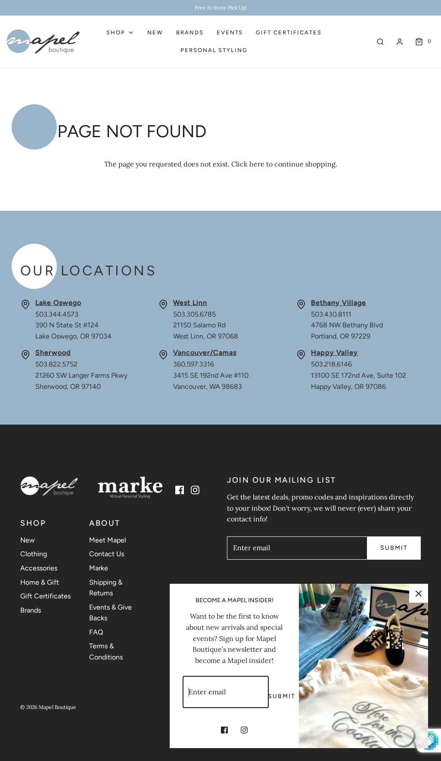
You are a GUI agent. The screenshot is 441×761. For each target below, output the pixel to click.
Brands (190, 32)
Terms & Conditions (106, 651)
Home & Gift (39, 582)
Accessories (38, 568)
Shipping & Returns (105, 588)
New (155, 32)
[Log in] (399, 42)
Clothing (33, 554)
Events (230, 32)
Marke (98, 568)
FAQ (96, 632)
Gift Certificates (288, 32)
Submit (394, 547)
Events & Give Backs (110, 612)
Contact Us (106, 554)
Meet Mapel (107, 540)
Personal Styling (214, 50)
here (256, 164)
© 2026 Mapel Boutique (48, 707)
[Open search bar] (380, 41)
